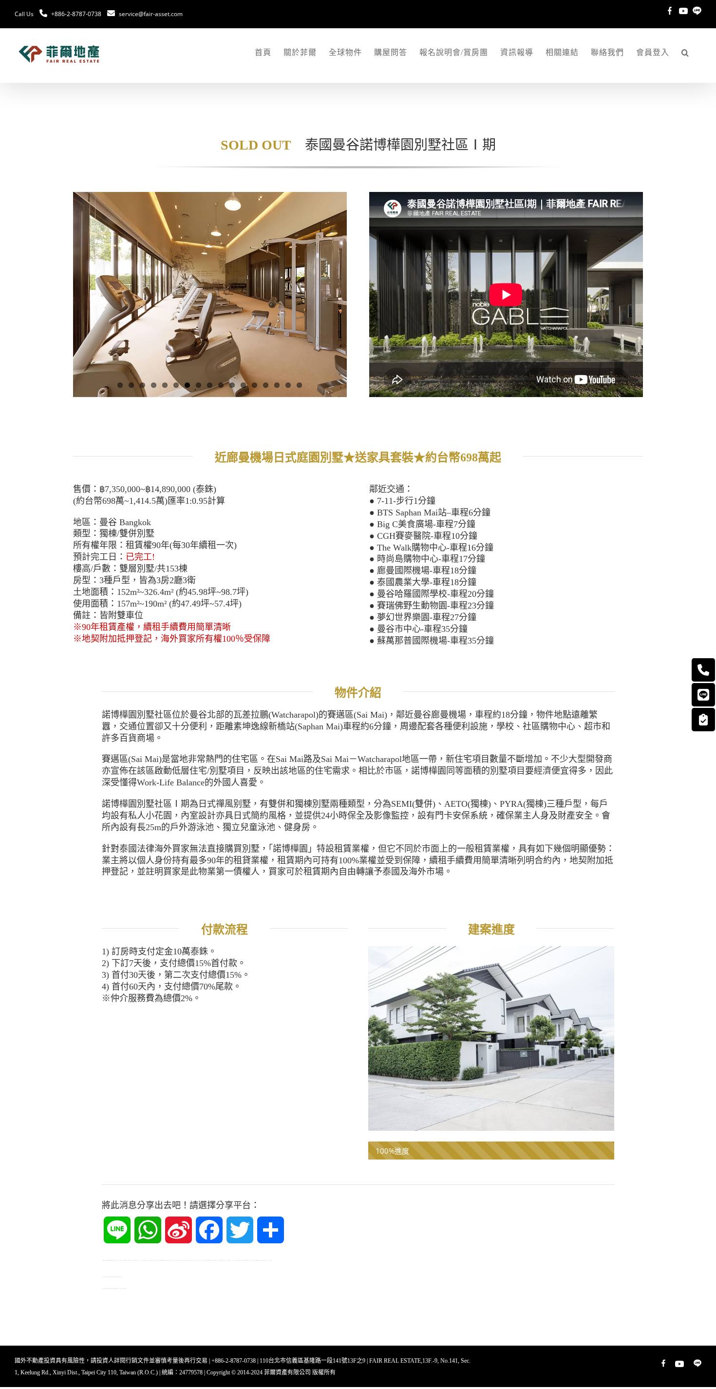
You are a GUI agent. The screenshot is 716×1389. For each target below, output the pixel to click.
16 (288, 385)
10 (221, 385)
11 (232, 385)
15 (277, 385)
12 (243, 385)
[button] (685, 52)
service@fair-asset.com (151, 14)
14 (265, 385)
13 (254, 385)
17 (299, 385)
